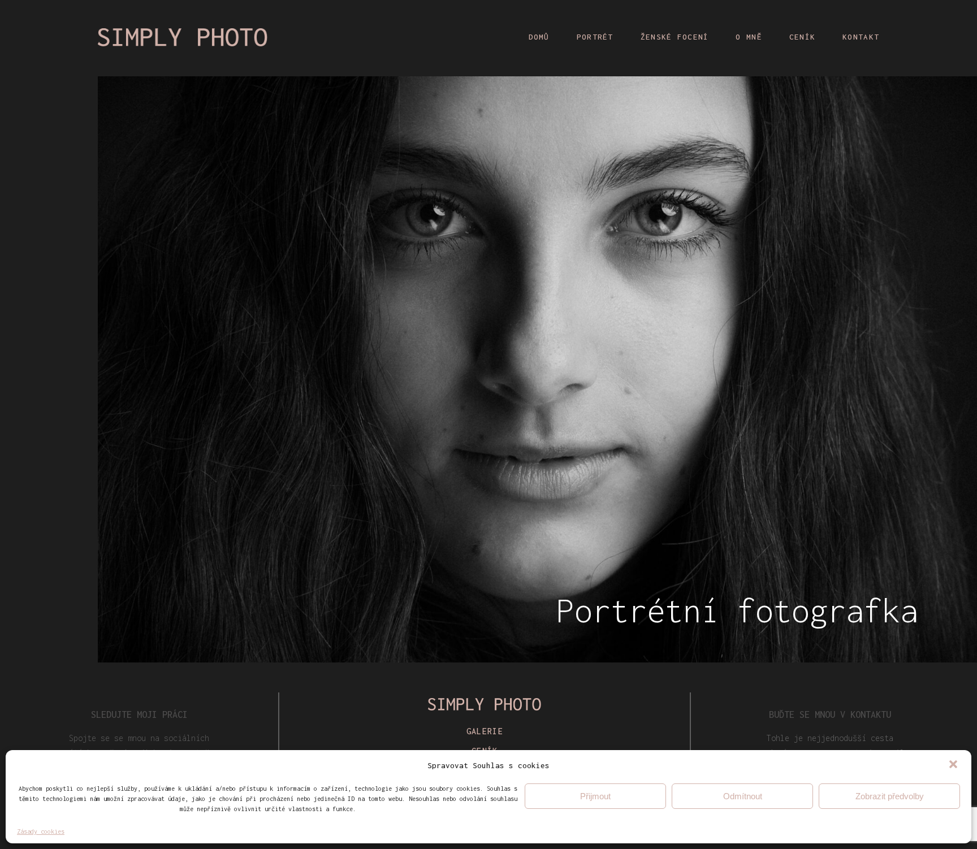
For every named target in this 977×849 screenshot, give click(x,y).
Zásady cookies (40, 831)
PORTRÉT (595, 36)
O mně (749, 36)
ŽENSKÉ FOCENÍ (675, 36)
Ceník (802, 36)
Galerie (484, 731)
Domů (539, 36)
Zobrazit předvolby (889, 796)
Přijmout (595, 796)
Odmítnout (742, 796)
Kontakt (860, 36)
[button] (953, 765)
